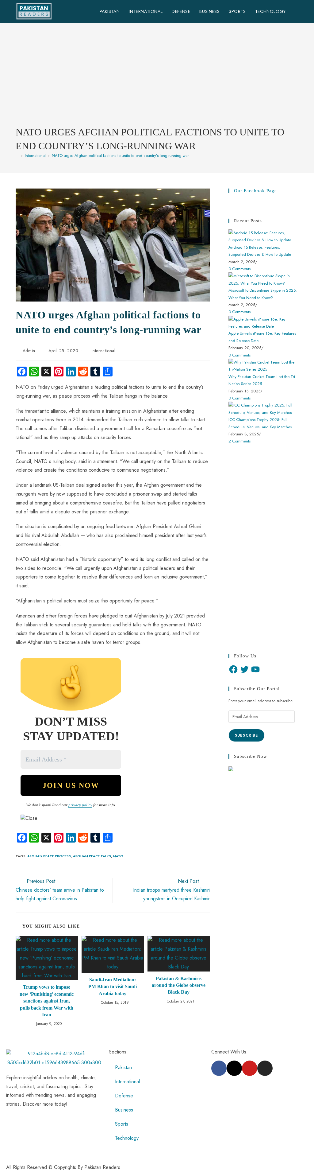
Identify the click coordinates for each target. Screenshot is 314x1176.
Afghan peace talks (92, 856)
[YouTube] (255, 669)
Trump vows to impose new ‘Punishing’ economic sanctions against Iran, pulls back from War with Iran (47, 1000)
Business (124, 1109)
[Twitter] (244, 669)
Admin (29, 351)
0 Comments (239, 269)
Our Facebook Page (255, 190)
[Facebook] (233, 669)
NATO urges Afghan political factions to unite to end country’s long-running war (120, 155)
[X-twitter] (234, 1068)
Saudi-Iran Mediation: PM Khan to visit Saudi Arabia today (112, 986)
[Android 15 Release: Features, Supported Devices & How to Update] (263, 236)
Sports (121, 1123)
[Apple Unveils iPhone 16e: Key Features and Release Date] (263, 322)
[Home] (17, 155)
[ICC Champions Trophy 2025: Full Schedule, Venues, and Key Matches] (263, 408)
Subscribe (246, 735)
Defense (124, 1095)
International (104, 351)
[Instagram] (265, 1068)
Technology (127, 1138)
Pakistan (123, 1067)
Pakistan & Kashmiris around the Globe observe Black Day (178, 985)
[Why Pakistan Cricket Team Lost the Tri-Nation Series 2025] (263, 365)
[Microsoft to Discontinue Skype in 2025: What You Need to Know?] (263, 279)
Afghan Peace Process (49, 856)
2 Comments (239, 441)
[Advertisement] (157, 79)
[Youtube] (249, 1068)
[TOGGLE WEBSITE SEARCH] (296, 11)
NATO (118, 856)
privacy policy (80, 805)
